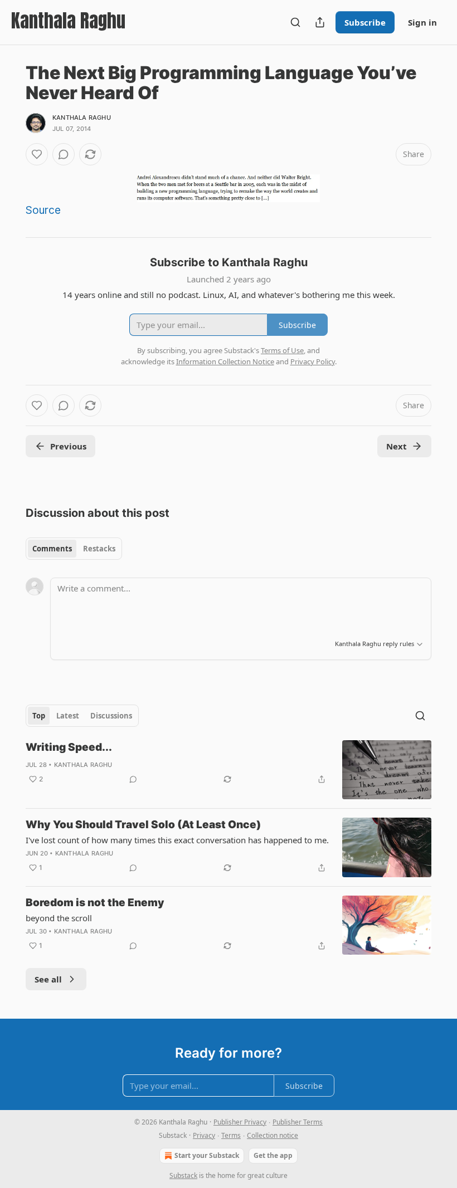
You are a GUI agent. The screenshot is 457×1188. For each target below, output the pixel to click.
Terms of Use (282, 350)
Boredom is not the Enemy (95, 902)
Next (396, 446)
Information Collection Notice (225, 361)
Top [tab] (38, 716)
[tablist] (74, 548)
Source (43, 210)
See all (48, 979)
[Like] (37, 154)
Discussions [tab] (111, 716)
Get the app (273, 1155)
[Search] (295, 22)
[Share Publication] (320, 22)
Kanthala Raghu (81, 117)
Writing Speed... (69, 747)
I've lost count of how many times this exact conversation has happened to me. (177, 839)
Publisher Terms (298, 1122)
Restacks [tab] (99, 549)
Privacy (204, 1135)
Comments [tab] (52, 549)
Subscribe (365, 22)
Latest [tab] (67, 716)
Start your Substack (206, 1155)
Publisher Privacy (239, 1122)
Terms (231, 1135)
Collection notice (272, 1135)
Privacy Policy (312, 361)
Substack (183, 1175)
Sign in (422, 22)
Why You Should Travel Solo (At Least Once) (143, 824)
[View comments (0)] (63, 154)
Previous (68, 446)
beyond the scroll (59, 917)
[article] (228, 770)
